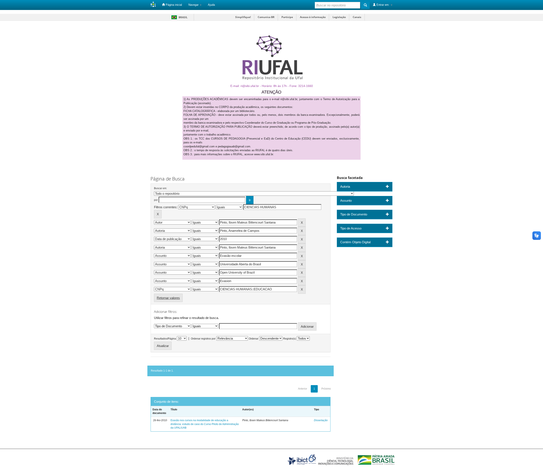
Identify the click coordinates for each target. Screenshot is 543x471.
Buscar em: (160, 188)
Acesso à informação (313, 17)
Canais (357, 17)
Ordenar (253, 338)
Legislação (339, 17)
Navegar (193, 4)
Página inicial (173, 4)
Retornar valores (168, 298)
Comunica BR (266, 17)
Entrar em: (383, 4)
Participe (287, 17)
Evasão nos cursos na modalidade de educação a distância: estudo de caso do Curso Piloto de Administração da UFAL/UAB (205, 424)
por (156, 199)
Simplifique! (243, 17)
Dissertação (321, 420)
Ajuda (211, 4)
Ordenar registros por (203, 338)
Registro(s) (289, 338)
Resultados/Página (165, 338)
